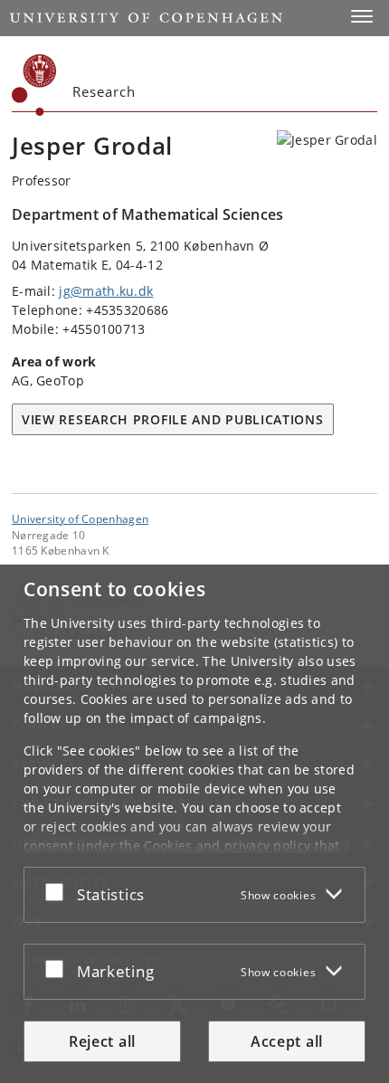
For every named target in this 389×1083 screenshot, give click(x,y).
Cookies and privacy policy (227, 845)
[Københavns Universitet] (34, 85)
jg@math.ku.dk (106, 290)
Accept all (287, 1041)
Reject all (102, 1041)
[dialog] (194, 824)
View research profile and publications (173, 419)
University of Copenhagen (80, 518)
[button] (362, 16)
